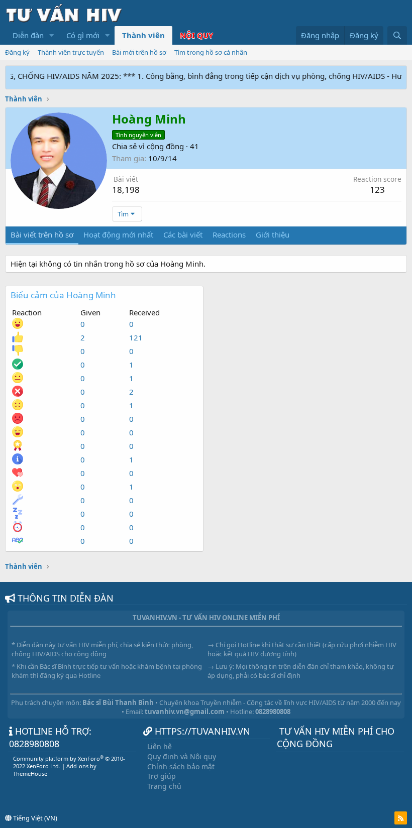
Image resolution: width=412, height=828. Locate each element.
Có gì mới (82, 35)
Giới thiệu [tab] (272, 234)
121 (136, 337)
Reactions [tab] (229, 234)
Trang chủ (164, 786)
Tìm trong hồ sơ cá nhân (210, 52)
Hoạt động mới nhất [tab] (118, 234)
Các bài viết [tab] (182, 234)
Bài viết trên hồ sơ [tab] (42, 234)
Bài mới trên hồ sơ (139, 52)
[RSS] (400, 817)
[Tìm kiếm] (397, 35)
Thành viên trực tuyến (71, 52)
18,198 (126, 189)
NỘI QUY (196, 35)
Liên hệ (159, 746)
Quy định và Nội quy (181, 756)
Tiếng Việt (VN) (34, 817)
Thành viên (143, 35)
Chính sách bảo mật (181, 766)
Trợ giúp (161, 776)
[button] (52, 35)
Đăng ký (17, 52)
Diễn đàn (28, 35)
